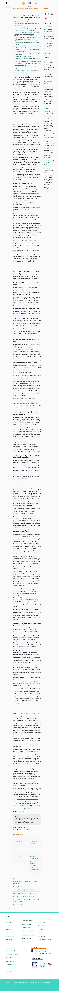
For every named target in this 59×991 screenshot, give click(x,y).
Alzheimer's (9, 929)
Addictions (8, 926)
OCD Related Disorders (28, 935)
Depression (9, 939)
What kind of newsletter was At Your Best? (26, 35)
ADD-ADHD (9, 922)
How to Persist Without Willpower (23, 896)
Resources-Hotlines (11, 961)
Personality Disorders (27, 942)
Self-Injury (41, 932)
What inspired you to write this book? (24, 34)
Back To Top (8, 908)
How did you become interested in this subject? (27, 32)
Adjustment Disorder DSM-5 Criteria (48, 81)
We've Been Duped (21, 811)
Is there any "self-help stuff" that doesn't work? (27, 70)
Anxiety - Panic (10, 932)
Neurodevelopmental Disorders (27, 931)
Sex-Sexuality (41, 936)
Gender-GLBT (26, 927)
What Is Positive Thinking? (21, 904)
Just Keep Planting (27, 809)
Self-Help (40, 929)
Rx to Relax (18, 841)
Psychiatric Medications (12, 954)
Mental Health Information (13, 957)
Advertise (23, 982)
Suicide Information (11, 964)
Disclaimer (41, 982)
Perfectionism (17, 886)
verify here (38, 955)
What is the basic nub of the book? (24, 56)
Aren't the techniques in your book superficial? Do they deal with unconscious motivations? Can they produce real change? (28, 63)
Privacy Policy (35, 982)
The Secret (18, 856)
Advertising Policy (48, 982)
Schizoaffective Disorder (44, 939)
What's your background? (21, 27)
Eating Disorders (26, 924)
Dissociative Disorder (27, 920)
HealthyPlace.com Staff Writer (23, 13)
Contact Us (18, 982)
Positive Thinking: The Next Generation (27, 799)
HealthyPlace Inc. (17, 990)
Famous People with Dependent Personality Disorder (49, 135)
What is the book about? (21, 22)
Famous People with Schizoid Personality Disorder (49, 162)
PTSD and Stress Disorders (45, 919)
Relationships (41, 922)
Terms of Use (29, 982)
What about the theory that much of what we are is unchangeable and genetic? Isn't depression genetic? (27, 42)
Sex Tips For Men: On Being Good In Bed (48, 53)
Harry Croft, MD (29, 829)
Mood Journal (9, 971)
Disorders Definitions (11, 951)
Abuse (7, 919)
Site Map (8, 982)
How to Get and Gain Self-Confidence (24, 893)
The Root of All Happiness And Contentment (27, 890)
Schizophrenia (42, 926)
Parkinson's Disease (27, 938)
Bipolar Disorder (10, 936)
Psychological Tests (11, 968)
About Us (13, 982)
